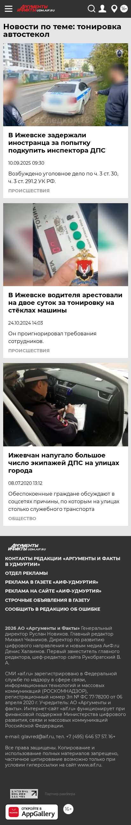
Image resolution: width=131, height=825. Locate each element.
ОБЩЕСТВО (22, 518)
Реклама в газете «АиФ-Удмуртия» (51, 582)
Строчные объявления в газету (47, 600)
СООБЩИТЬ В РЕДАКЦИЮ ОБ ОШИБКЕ (52, 609)
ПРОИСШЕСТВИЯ (29, 191)
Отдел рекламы (26, 573)
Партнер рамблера (60, 794)
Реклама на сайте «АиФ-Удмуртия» (53, 591)
